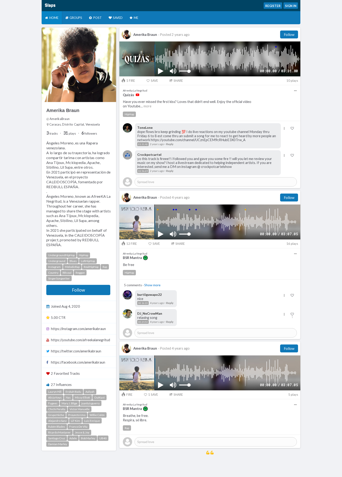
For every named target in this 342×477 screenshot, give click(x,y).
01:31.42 (143, 144)
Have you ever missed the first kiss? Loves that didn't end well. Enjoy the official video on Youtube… (187, 104)
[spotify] (145, 258)
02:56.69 (143, 171)
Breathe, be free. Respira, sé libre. (135, 418)
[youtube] (137, 94)
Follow (78, 290)
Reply (169, 144)
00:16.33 (143, 303)
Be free (128, 265)
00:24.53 (143, 321)
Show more (152, 285)
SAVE (154, 80)
